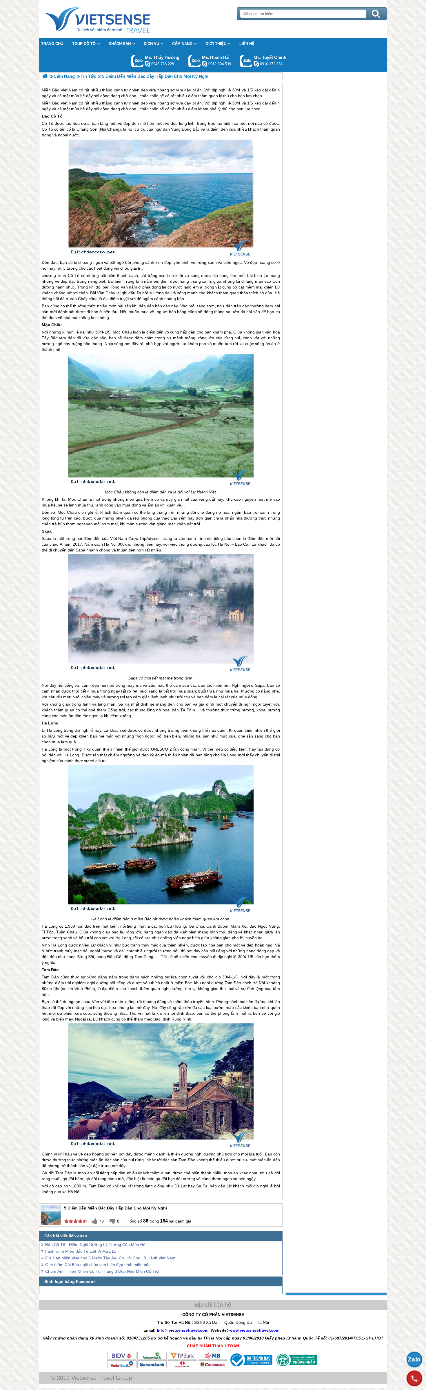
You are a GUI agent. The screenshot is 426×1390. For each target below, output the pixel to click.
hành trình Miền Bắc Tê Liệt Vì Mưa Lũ (80, 1251)
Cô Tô (47, 123)
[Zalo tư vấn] (414, 1359)
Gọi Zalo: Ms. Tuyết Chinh (246, 61)
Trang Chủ (112, 19)
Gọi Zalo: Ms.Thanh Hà (194, 61)
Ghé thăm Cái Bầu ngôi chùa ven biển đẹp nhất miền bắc (97, 1264)
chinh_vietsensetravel (256, 64)
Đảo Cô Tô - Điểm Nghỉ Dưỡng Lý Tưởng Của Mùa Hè (95, 1244)
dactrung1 (147, 64)
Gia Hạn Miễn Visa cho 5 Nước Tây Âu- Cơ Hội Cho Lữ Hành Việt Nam (110, 1258)
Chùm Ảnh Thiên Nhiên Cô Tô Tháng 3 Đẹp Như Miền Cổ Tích (103, 1271)
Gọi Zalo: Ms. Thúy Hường (137, 61)
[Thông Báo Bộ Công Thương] (251, 1367)
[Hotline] (414, 1378)
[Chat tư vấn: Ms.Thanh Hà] (204, 64)
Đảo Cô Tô (52, 116)
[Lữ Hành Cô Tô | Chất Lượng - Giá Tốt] (45, 76)
